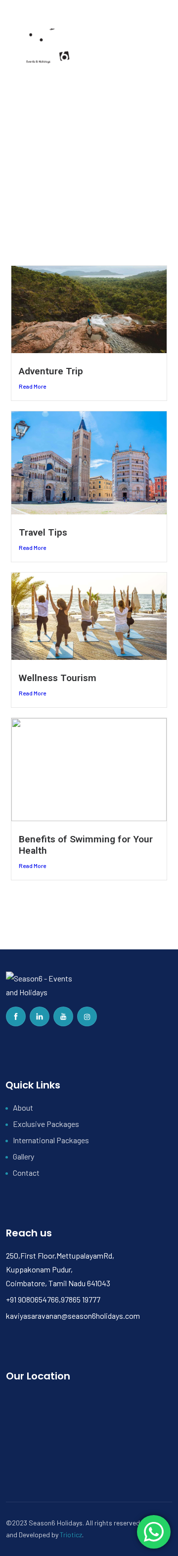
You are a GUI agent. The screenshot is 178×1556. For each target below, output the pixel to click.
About (23, 1107)
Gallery (23, 1156)
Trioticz (71, 1534)
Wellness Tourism (57, 678)
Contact (26, 1172)
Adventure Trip (51, 371)
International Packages (51, 1140)
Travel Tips (43, 532)
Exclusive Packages (46, 1123)
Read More (32, 386)
